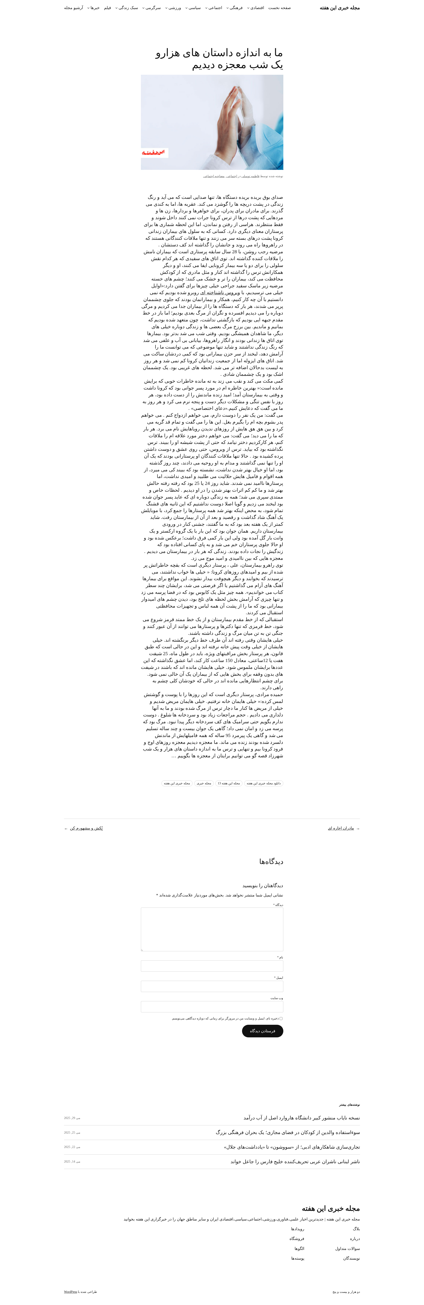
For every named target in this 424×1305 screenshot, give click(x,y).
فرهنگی (236, 8)
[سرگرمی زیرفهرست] (143, 8)
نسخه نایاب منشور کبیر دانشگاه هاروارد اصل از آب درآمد (302, 1118)
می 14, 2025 (72, 1161)
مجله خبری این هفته (340, 7)
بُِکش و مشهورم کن (86, 828)
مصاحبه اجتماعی (214, 176)
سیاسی (195, 8)
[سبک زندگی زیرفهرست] (116, 8)
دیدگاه (278, 905)
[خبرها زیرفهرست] (88, 8)
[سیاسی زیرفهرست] (186, 8)
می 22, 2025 (72, 1147)
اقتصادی (257, 8)
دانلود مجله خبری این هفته (264, 783)
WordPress (70, 1291)
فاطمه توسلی (250, 176)
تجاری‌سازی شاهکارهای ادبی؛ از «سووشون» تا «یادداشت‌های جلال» (292, 1147)
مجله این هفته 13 (229, 783)
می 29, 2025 (72, 1118)
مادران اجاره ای (341, 828)
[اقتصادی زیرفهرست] (248, 8)
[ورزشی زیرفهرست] (166, 8)
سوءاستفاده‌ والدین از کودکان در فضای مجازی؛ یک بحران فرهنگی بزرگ (288, 1132)
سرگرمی (153, 8)
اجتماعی (215, 8)
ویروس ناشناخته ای (220, 292)
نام (280, 957)
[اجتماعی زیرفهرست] (206, 8)
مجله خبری (204, 783)
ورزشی (174, 8)
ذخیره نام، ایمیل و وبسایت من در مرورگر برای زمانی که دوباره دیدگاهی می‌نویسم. (225, 1018)
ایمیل (278, 977)
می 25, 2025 (72, 1132)
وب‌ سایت (277, 998)
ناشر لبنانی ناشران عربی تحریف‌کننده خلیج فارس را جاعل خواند (295, 1161)
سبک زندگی (128, 8)
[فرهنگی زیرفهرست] (227, 8)
